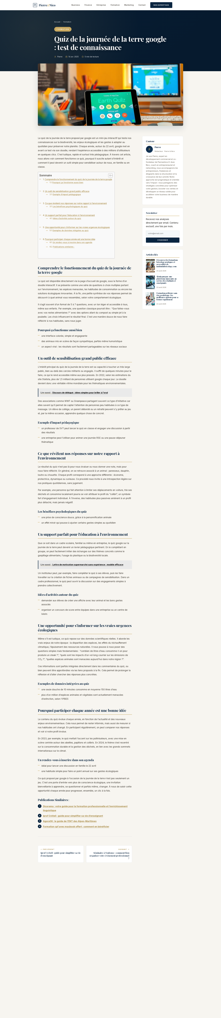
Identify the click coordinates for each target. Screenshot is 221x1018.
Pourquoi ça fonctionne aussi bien (67, 182)
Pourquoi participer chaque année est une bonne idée (70, 239)
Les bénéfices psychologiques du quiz (70, 206)
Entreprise (101, 5)
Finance (88, 5)
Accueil (57, 22)
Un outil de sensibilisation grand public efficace (67, 191)
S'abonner (162, 240)
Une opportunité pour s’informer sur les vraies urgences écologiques (77, 227)
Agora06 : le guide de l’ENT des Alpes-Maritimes (70, 821)
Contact (142, 5)
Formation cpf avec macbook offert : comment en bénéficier (76, 826)
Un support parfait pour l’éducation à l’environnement (70, 215)
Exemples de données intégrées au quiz (71, 230)
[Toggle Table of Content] (109, 175)
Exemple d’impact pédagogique (67, 194)
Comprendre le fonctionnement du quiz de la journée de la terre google (78, 179)
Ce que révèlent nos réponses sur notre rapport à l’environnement (76, 203)
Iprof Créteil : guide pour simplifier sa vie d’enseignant (73, 815)
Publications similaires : (63, 247)
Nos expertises (161, 5)
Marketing (129, 5)
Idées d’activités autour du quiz (67, 218)
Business (75, 5)
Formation (115, 5)
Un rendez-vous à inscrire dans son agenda (72, 242)
